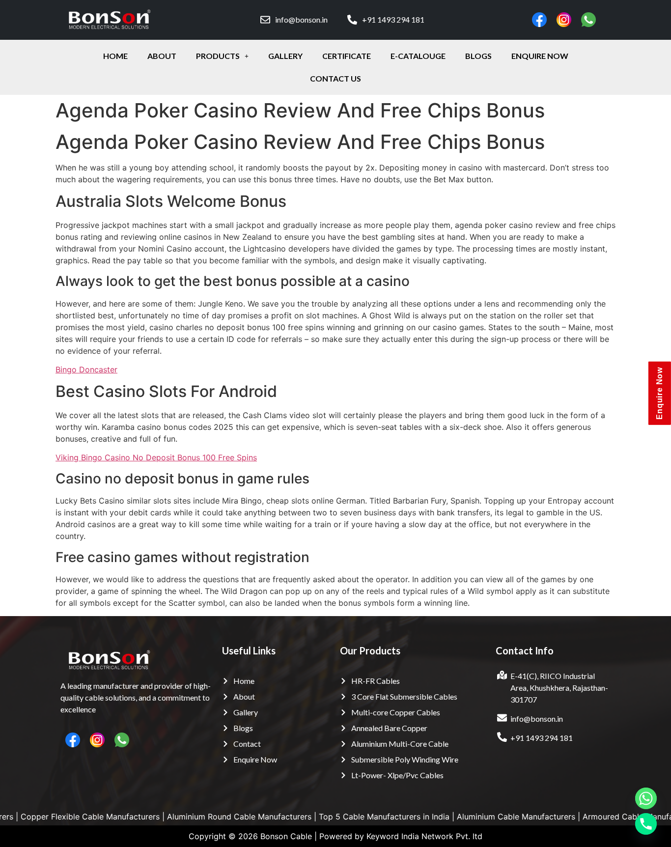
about (161, 55)
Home (115, 55)
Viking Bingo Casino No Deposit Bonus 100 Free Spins (156, 457)
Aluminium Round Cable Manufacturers (202, 816)
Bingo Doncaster (86, 369)
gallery (285, 55)
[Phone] (646, 824)
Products (218, 55)
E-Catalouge (418, 55)
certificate (346, 55)
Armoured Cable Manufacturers (604, 816)
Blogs (478, 55)
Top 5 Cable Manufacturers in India (347, 816)
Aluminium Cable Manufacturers (479, 816)
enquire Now (539, 55)
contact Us (335, 78)
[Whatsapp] (646, 798)
